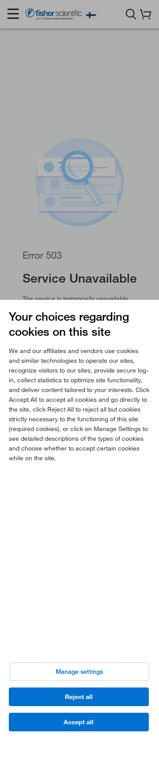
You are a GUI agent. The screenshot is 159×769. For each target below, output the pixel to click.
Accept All (79, 722)
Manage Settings (79, 672)
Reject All (79, 697)
